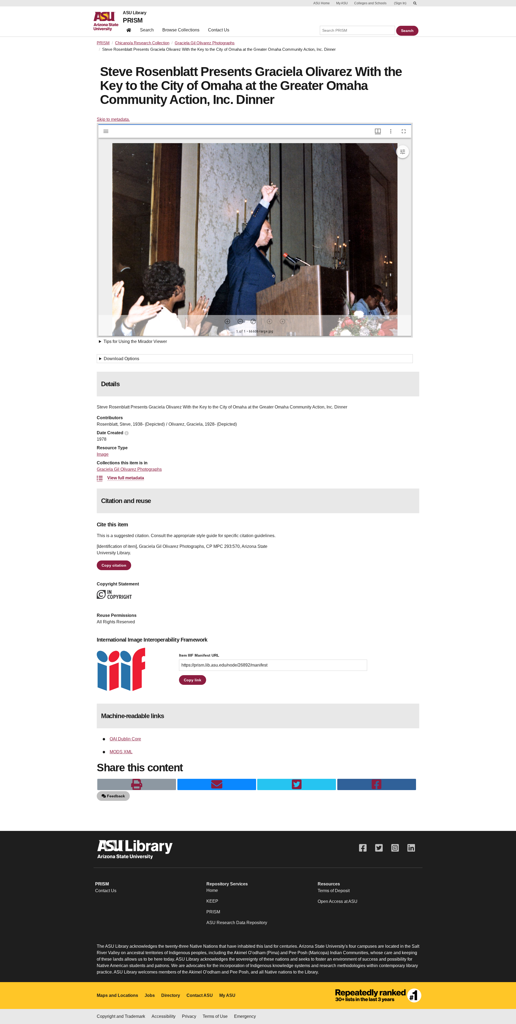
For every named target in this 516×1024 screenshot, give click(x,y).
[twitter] (296, 784)
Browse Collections (180, 30)
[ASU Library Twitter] (379, 848)
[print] (136, 784)
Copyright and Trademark (121, 1016)
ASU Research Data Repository (236, 922)
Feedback (115, 796)
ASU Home (321, 3)
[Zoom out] (240, 321)
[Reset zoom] (253, 321)
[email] (216, 784)
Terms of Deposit (334, 890)
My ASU (342, 3)
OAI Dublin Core (125, 739)
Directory (170, 995)
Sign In (400, 3)
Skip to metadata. (113, 119)
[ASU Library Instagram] (395, 848)
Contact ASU (200, 995)
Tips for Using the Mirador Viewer (135, 341)
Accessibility (163, 1016)
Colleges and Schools (370, 3)
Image (103, 454)
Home (212, 890)
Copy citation (114, 565)
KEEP (212, 901)
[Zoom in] (227, 321)
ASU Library (134, 13)
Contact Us (218, 30)
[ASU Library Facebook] (363, 848)
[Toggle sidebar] (105, 131)
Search (147, 30)
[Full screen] (403, 131)
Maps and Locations (117, 995)
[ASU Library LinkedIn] (411, 848)
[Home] (108, 21)
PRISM (132, 20)
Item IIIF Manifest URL (199, 655)
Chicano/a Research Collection (142, 43)
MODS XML (121, 752)
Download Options (121, 358)
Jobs (150, 995)
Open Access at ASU (337, 901)
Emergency (245, 1016)
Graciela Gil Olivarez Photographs (205, 43)
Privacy (189, 1016)
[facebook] (376, 784)
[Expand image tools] (402, 151)
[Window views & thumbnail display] (377, 131)
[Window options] (390, 131)
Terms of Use (215, 1016)
